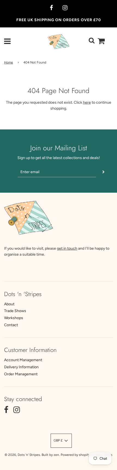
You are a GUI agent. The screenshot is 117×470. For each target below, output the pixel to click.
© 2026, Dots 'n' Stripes (22, 455)
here (87, 102)
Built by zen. (51, 455)
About (9, 304)
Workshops (13, 318)
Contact (11, 325)
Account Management (23, 360)
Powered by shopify (75, 455)
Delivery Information (21, 367)
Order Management (21, 374)
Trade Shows (15, 311)
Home (8, 62)
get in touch (67, 248)
